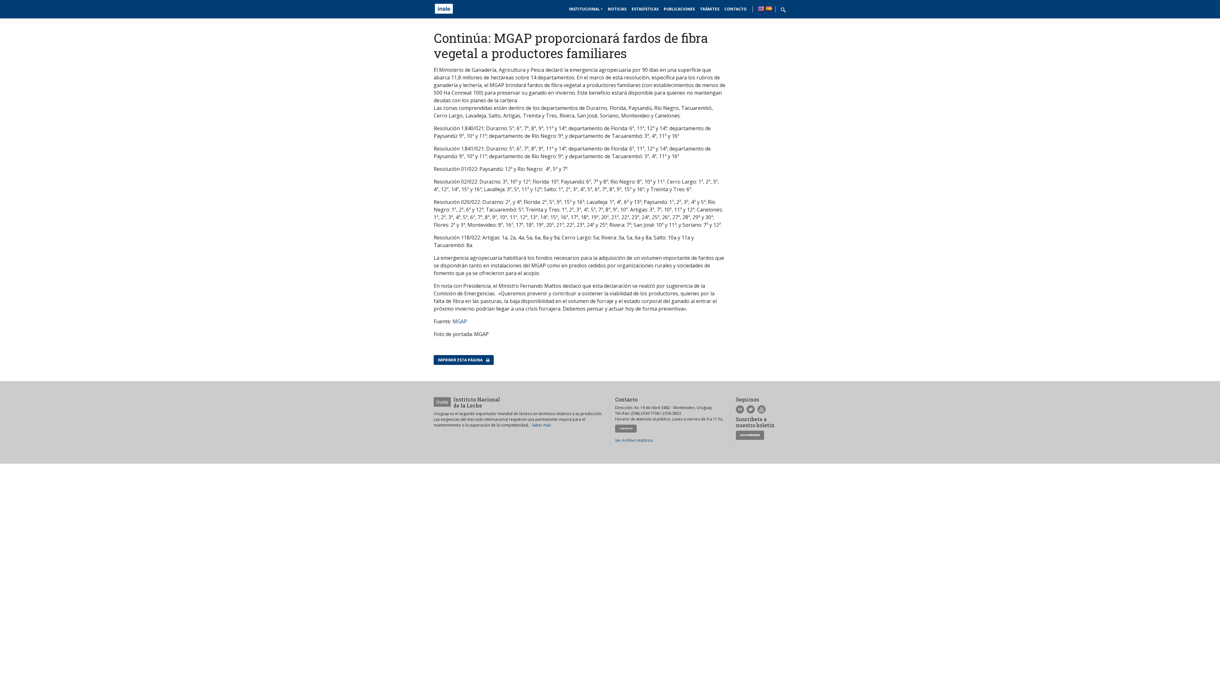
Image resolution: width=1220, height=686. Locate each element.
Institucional (584, 9)
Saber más (541, 425)
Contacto (735, 9)
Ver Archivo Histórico (634, 440)
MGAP (459, 321)
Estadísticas (645, 9)
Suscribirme (750, 435)
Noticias (617, 9)
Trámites (709, 9)
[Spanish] (769, 8)
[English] (761, 8)
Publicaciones (679, 9)
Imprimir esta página (461, 360)
